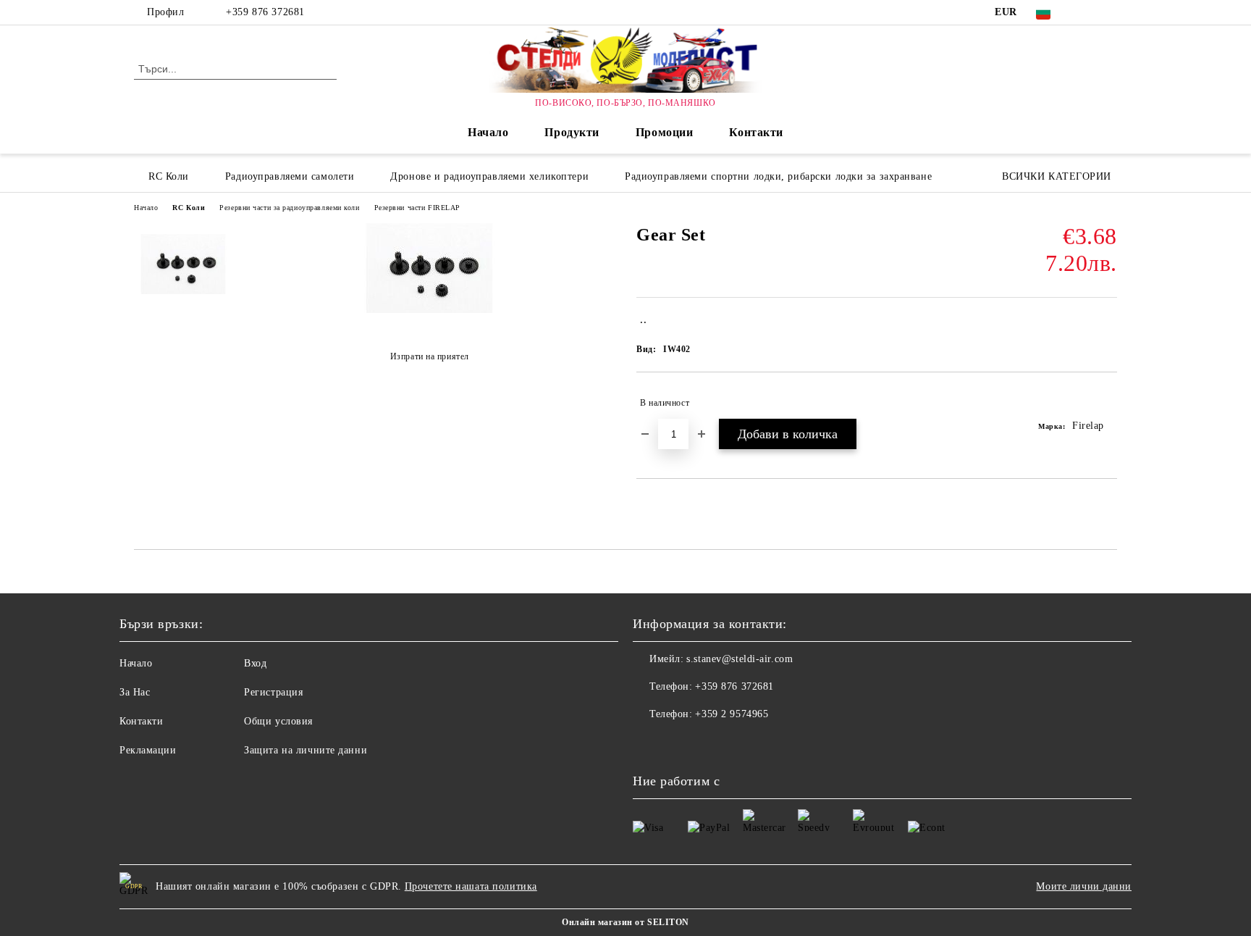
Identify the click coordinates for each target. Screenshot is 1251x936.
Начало (488, 132)
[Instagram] (1109, 12)
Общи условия (278, 721)
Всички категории (1056, 176)
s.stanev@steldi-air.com (739, 658)
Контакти (756, 132)
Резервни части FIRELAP (417, 208)
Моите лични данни (1084, 886)
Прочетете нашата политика (471, 886)
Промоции (664, 132)
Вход (255, 663)
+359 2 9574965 (731, 714)
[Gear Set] (429, 309)
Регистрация (273, 692)
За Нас (134, 692)
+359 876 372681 (265, 12)
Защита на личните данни (305, 750)
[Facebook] (1087, 12)
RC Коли (188, 208)
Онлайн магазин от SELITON (625, 922)
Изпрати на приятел (429, 356)
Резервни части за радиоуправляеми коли (289, 208)
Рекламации (148, 750)
